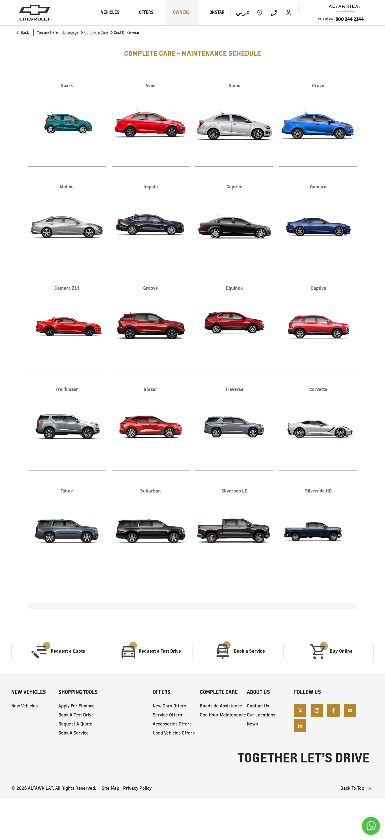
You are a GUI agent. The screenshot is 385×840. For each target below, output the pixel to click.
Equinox (234, 288)
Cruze (318, 85)
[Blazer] (151, 426)
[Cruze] (318, 123)
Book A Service (73, 733)
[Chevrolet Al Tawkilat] (336, 9)
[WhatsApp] (371, 826)
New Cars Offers (169, 706)
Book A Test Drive (76, 715)
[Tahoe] (67, 528)
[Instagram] (317, 710)
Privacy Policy (137, 788)
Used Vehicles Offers (174, 733)
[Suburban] (151, 528)
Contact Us (258, 706)
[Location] (260, 12)
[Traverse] (234, 426)
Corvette (318, 389)
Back (25, 32)
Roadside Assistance (221, 706)
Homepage (70, 32)
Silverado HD (318, 491)
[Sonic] (234, 123)
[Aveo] (151, 123)
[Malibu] (67, 224)
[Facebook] (333, 710)
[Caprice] (234, 224)
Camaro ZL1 (66, 288)
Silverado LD (234, 491)
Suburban (150, 491)
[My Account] (288, 12)
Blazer (150, 389)
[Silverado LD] (234, 528)
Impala (150, 187)
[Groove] (151, 325)
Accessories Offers (172, 724)
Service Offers (167, 715)
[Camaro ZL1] (67, 325)
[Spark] (67, 123)
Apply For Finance (76, 706)
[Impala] (151, 224)
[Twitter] (300, 710)
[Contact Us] (274, 12)
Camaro (318, 187)
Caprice (234, 187)
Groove (150, 288)
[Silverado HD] (318, 528)
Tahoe (67, 491)
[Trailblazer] (67, 426)
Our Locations (261, 715)
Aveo (150, 85)
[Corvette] (318, 426)
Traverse (234, 389)
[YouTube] (350, 710)
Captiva (318, 288)
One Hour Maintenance (223, 715)
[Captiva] (318, 325)
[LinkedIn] (300, 725)
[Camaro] (318, 224)
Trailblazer (67, 389)
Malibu (67, 187)
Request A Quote (75, 724)
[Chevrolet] (34, 13)
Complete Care (96, 32)
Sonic (234, 85)
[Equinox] (234, 325)
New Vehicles (24, 706)
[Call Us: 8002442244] (341, 19)
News (252, 724)
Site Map (110, 788)
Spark (67, 85)
